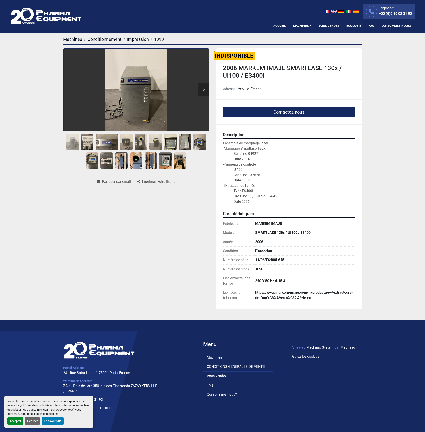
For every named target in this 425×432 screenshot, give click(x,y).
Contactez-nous (288, 112)
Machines (301, 25)
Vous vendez (329, 25)
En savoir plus (52, 421)
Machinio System (320, 347)
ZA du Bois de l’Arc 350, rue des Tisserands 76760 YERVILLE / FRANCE (110, 388)
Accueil (279, 25)
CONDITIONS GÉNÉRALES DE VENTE (236, 366)
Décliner (32, 421)
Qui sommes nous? (396, 25)
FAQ (371, 25)
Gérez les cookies (305, 356)
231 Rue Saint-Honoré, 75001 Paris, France (96, 373)
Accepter (15, 421)
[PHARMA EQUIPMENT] (99, 350)
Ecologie (353, 25)
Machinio (347, 347)
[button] (302, 25)
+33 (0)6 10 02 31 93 (395, 14)
